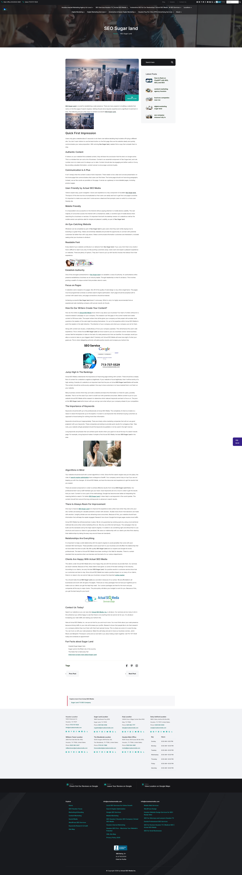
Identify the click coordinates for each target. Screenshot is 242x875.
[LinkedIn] (203, 2)
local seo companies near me (161, 99)
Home (115, 34)
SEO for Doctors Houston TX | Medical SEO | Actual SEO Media (159, 826)
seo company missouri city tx (160, 116)
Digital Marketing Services (96, 12)
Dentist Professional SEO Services (156, 821)
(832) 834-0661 (131, 745)
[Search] (240, 2)
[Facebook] (199, 2)
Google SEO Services (113, 812)
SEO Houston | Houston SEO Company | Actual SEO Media (122, 820)
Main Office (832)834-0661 (12, 2)
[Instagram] (205, 2)
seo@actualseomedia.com (158, 728)
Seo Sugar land (95, 274)
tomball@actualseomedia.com (131, 748)
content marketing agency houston (161, 90)
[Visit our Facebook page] (127, 666)
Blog (163, 2)
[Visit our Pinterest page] (132, 666)
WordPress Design (150, 809)
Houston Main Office (129, 737)
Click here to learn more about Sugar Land (82, 654)
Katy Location (127, 717)
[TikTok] (210, 2)
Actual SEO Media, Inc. (99, 612)
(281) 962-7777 (130, 725)
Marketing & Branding (76, 812)
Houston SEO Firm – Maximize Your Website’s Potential (122, 829)
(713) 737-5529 (74, 724)
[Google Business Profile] (212, 2)
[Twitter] (197, 2)
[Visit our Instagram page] (137, 666)
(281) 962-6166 (102, 725)
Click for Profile (121, 859)
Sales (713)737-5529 (31, 2)
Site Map (72, 829)
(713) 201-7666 (102, 745)
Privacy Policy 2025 (113, 837)
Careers (172, 2)
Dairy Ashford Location (158, 717)
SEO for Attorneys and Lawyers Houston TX (159, 818)
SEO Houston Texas (75, 809)
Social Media (73, 819)
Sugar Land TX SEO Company (81, 702)
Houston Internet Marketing (115, 825)
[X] (66, 731)
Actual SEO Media (85, 312)
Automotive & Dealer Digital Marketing (121, 12)
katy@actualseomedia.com (130, 728)
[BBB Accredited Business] (220, 2)
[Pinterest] (201, 2)
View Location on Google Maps (157, 786)
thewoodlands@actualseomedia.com (105, 748)
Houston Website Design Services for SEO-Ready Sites (158, 813)
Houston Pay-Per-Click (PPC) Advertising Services (155, 12)
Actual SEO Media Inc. (128, 871)
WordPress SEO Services (77, 822)
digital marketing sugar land (160, 107)
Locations (187, 7)
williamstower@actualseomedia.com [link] (76, 748)
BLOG (237, 443)
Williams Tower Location (74, 737)
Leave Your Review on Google (119, 786)
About (178, 12)
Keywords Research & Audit (78, 826)
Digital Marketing (77, 12)
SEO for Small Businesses (153, 831)
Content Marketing (75, 816)
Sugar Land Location (101, 717)
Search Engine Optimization (115, 809)
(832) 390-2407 (74, 745)
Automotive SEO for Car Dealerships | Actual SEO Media (149, 7)
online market (119, 575)
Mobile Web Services (151, 805)
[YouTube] (208, 2)
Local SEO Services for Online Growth (119, 805)
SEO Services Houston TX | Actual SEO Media (111, 7)
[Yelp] (214, 2)
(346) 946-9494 (159, 725)
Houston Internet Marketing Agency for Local (77, 7)
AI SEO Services (174, 7)
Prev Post (72, 674)
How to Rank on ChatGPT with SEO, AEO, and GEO (161, 80)
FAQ (237, 440)
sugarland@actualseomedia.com (103, 728)
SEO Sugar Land (94, 496)
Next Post (132, 674)
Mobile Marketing (112, 816)
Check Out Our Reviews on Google (83, 786)
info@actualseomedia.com (74, 727)
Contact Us (182, 2)
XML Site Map (111, 834)
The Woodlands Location (102, 737)
